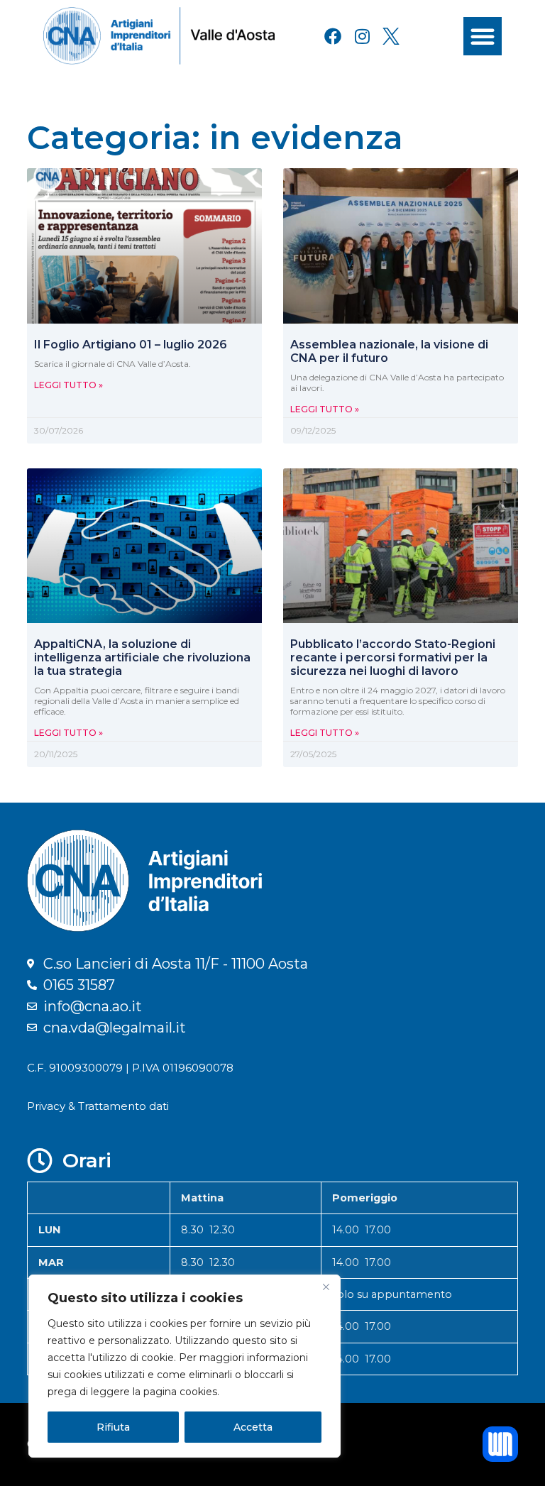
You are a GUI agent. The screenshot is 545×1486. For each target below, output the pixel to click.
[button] (482, 36)
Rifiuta (113, 1427)
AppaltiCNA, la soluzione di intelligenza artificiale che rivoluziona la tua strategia (142, 657)
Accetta (252, 1427)
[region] (184, 1366)
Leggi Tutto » (68, 385)
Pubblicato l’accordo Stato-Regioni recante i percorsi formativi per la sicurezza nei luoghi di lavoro (392, 657)
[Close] (325, 1286)
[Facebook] (332, 36)
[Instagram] (361, 36)
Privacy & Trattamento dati (98, 1106)
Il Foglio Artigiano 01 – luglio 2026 (130, 344)
